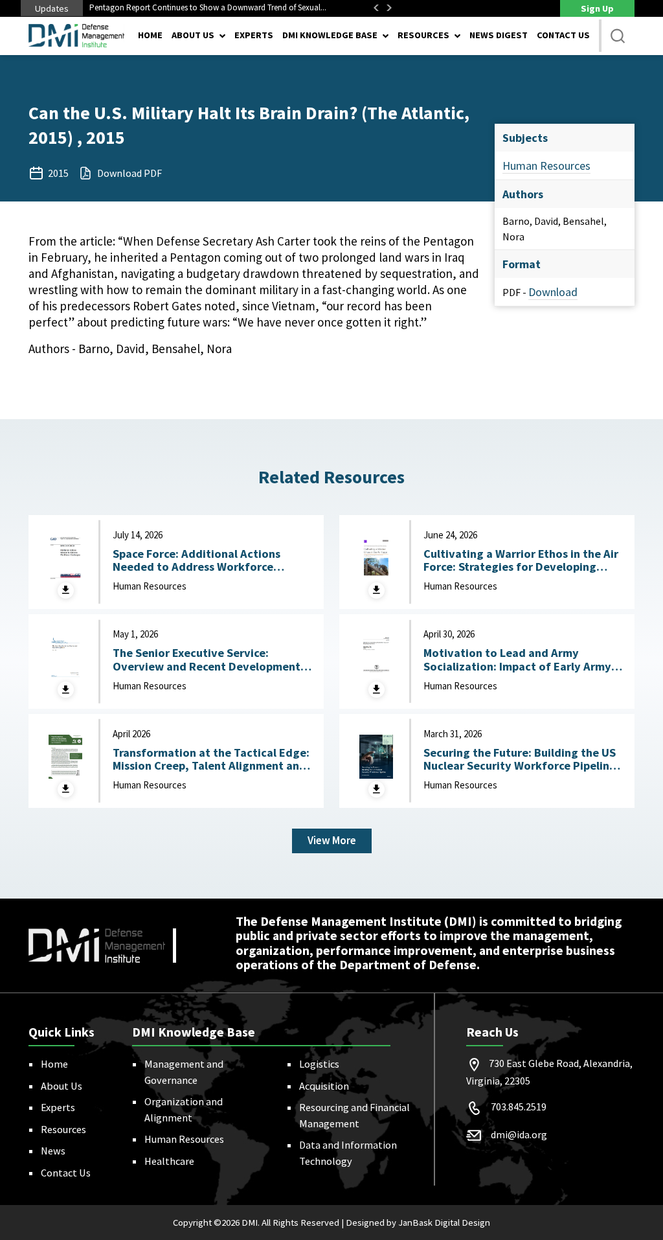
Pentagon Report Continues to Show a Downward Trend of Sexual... (207, 7)
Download (553, 291)
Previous (376, 7)
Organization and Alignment (183, 1109)
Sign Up (597, 8)
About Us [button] (193, 35)
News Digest (498, 35)
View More (332, 840)
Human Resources (546, 165)
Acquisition (324, 1085)
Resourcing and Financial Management (354, 1115)
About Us (61, 1085)
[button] (617, 35)
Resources (63, 1129)
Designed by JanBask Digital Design (418, 1222)
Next (389, 7)
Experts (253, 35)
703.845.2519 (518, 1106)
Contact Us (563, 35)
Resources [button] (423, 35)
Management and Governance (183, 1071)
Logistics (319, 1063)
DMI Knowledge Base (329, 35)
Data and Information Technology (348, 1152)
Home (150, 35)
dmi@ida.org (519, 1134)
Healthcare (169, 1160)
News (53, 1150)
